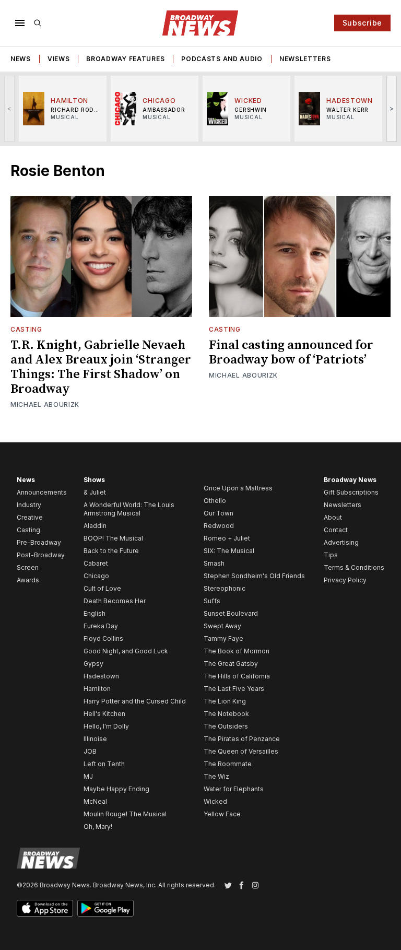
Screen (28, 567)
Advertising (341, 542)
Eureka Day (101, 626)
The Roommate (228, 764)
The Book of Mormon (236, 651)
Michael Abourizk (44, 404)
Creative (30, 517)
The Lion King (225, 701)
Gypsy (93, 663)
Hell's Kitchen (104, 714)
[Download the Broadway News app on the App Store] (45, 908)
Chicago (96, 576)
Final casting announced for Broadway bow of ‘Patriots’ (291, 352)
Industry (29, 505)
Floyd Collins (103, 638)
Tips (331, 555)
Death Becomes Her (115, 601)
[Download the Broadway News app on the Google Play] (105, 908)
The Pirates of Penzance (242, 739)
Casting (26, 329)
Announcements (42, 492)
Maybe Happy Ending (116, 789)
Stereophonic (224, 588)
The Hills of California (237, 676)
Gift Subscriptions (351, 492)
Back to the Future (111, 551)
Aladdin (95, 526)
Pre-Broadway (39, 542)
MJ (88, 776)
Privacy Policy (345, 580)
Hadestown (101, 676)
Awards (28, 580)
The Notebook (226, 714)
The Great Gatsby (231, 663)
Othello (215, 501)
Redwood (219, 526)
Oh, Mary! (98, 826)
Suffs (212, 601)
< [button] (9, 108)
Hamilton (97, 689)
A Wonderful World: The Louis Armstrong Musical (129, 509)
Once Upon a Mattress (238, 488)
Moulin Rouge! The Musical (125, 814)
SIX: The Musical (229, 551)
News (20, 59)
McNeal (95, 801)
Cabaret (96, 563)
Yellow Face (222, 814)
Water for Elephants (234, 789)
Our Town (218, 513)
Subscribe (362, 22)
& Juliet (95, 492)
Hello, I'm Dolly (106, 726)
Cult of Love (102, 588)
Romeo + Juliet (227, 538)
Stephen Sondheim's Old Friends (254, 576)
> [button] (392, 108)
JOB (90, 751)
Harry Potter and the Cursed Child (135, 701)
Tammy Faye (223, 638)
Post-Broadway (41, 555)
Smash (214, 563)
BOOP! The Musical (113, 538)
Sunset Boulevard (231, 613)
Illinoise (95, 739)
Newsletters (305, 59)
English (94, 613)
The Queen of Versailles (241, 751)
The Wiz (216, 776)
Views (59, 59)
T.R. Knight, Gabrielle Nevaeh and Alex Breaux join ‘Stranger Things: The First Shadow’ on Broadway (100, 367)
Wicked (215, 801)
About (333, 517)
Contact (336, 530)
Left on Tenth (104, 764)
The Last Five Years (234, 689)
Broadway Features (125, 59)
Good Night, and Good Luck (126, 651)
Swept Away (222, 626)
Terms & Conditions (354, 567)
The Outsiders (226, 726)
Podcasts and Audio (222, 59)
